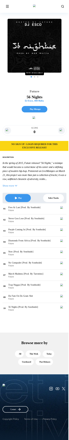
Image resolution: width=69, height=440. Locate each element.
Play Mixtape (35, 109)
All (20, 354)
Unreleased (26, 362)
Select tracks (53, 198)
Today (49, 354)
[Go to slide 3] (37, 76)
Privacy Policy (50, 419)
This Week (34, 354)
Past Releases (44, 362)
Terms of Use (31, 419)
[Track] (62, 208)
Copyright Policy (11, 419)
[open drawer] (7, 6)
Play (20, 198)
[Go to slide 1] (31, 76)
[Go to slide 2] (34, 76)
